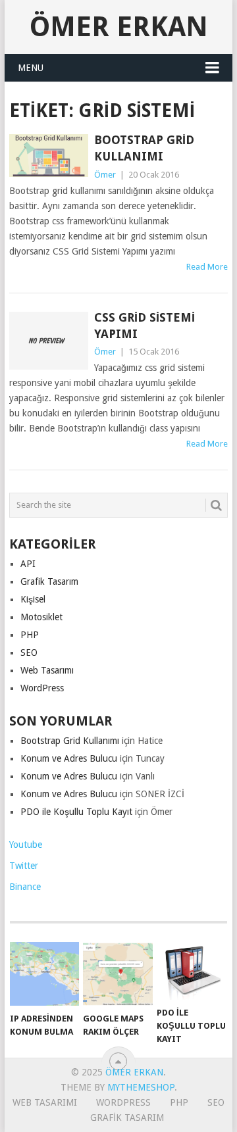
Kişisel (32, 599)
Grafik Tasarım (49, 581)
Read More (207, 267)
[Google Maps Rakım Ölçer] (117, 974)
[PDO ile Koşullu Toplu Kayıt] (191, 971)
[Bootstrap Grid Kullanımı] (48, 155)
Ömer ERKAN (119, 27)
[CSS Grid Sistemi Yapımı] (48, 341)
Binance (25, 886)
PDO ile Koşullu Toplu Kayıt (76, 811)
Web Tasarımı (47, 670)
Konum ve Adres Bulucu (68, 758)
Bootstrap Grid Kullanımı (144, 148)
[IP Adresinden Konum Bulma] (44, 974)
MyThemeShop (140, 1087)
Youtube (25, 844)
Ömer (105, 175)
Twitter (23, 865)
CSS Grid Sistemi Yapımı (144, 325)
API (28, 563)
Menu (30, 67)
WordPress (42, 688)
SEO (29, 652)
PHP (29, 634)
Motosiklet (41, 617)
